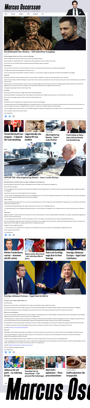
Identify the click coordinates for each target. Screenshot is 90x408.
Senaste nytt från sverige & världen (22, 11)
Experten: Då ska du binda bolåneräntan (18, 327)
